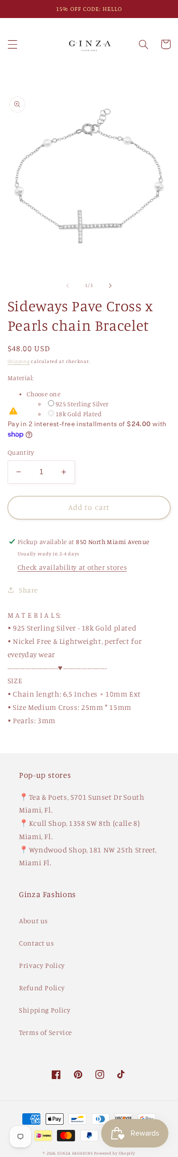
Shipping (19, 361)
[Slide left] (67, 285)
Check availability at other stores (72, 567)
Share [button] (28, 590)
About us (33, 921)
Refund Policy (42, 988)
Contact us (36, 943)
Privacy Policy (42, 965)
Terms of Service (45, 1032)
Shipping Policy (44, 1010)
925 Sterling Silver (82, 404)
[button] (12, 44)
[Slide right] (110, 285)
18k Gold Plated (79, 414)
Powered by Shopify (114, 1153)
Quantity (21, 452)
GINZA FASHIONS (75, 1153)
